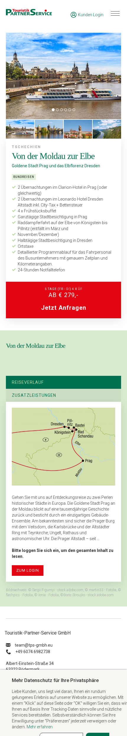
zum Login (27, 570)
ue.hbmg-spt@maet (34, 645)
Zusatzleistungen (34, 395)
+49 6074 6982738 (32, 651)
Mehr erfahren (40, 726)
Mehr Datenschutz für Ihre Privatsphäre (55, 680)
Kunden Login (90, 14)
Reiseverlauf (28, 382)
